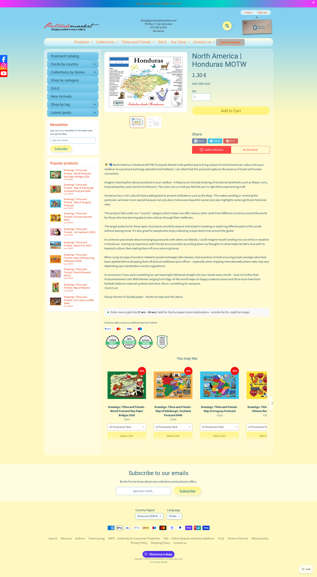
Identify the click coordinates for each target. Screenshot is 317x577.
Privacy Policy (139, 543)
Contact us (204, 43)
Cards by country (75, 65)
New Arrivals (61, 96)
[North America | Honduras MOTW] (137, 122)
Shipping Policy (160, 543)
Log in (248, 12)
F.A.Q (221, 538)
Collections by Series (75, 73)
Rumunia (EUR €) (147, 516)
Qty (194, 91)
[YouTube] (3, 73)
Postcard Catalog (65, 56)
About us (66, 538)
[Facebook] (3, 58)
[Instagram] (3, 66)
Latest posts (75, 113)
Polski (172, 516)
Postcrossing (97, 538)
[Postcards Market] (71, 25)
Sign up (262, 12)
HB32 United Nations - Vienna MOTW (44, 552)
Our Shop (181, 43)
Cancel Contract (230, 42)
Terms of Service (238, 538)
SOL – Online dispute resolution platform (189, 538)
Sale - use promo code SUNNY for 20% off (158, 4)
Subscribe (60, 149)
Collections (107, 43)
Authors (80, 538)
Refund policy (260, 538)
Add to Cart (126, 436)
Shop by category (65, 80)
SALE (162, 42)
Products (84, 43)
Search (53, 538)
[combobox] (127, 427)
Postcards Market (157, 559)
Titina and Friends (138, 43)
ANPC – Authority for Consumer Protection (134, 538)
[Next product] (272, 403)
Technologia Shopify (158, 562)
